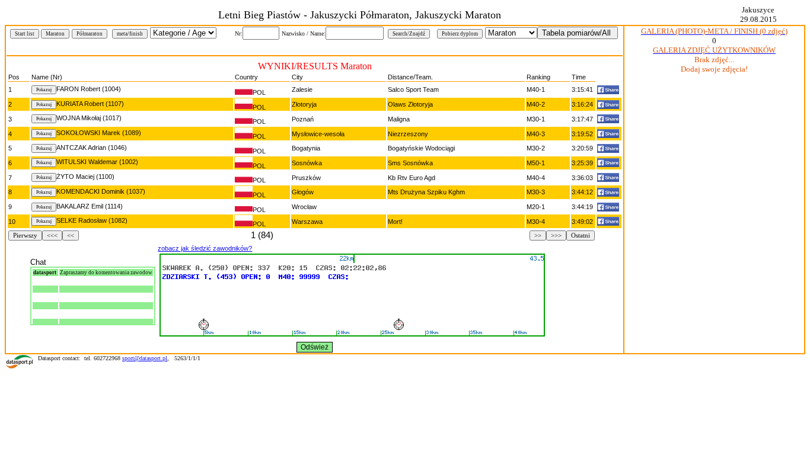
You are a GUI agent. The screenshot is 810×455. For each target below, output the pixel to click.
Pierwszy (25, 235)
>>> (556, 235)
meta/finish (130, 34)
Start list (24, 34)
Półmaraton (89, 34)
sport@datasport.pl (144, 358)
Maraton (55, 34)
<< (70, 235)
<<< (52, 235)
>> (537, 235)
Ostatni (580, 235)
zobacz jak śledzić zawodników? (205, 248)
